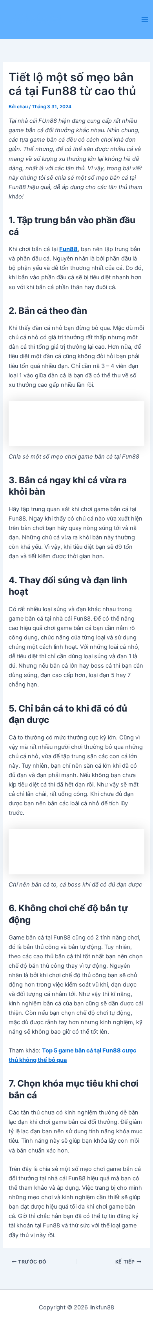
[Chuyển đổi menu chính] (145, 19)
